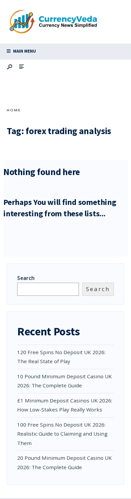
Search (26, 278)
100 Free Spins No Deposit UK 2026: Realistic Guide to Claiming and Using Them (62, 433)
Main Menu (24, 51)
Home (14, 110)
